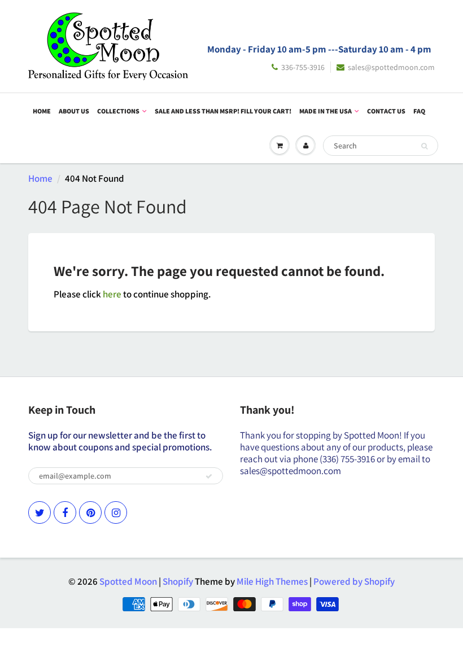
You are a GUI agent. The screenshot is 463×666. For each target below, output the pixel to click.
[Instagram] (115, 512)
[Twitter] (39, 512)
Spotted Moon (128, 581)
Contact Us (386, 111)
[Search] (424, 146)
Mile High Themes (272, 581)
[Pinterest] (90, 512)
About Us (74, 111)
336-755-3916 (303, 67)
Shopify (178, 581)
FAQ (419, 111)
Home (42, 111)
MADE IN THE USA (325, 111)
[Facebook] (65, 512)
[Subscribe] (209, 476)
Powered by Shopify (354, 581)
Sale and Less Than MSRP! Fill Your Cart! (223, 111)
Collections (118, 111)
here (112, 294)
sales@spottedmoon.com (391, 67)
